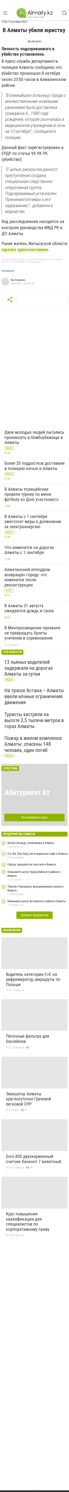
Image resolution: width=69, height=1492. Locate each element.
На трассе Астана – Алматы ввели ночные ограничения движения (34, 696)
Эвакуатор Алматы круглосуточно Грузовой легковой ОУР (28, 1099)
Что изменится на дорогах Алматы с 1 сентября (29, 550)
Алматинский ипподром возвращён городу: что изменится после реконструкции (27, 577)
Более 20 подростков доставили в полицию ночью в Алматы (34, 466)
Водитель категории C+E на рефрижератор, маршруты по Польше (33, 979)
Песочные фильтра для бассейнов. (27, 1039)
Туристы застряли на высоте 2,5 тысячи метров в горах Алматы (34, 720)
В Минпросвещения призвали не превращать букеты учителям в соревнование (32, 633)
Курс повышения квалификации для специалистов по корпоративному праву (27, 1221)
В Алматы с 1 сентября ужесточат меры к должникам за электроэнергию (32, 521)
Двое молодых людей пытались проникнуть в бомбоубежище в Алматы (34, 437)
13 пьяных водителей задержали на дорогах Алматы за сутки (28, 668)
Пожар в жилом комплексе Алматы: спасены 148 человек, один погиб (33, 744)
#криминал (7, 271)
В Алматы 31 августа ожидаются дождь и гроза (29, 608)
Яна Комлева (18, 280)
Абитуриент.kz (27, 792)
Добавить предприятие (34, 915)
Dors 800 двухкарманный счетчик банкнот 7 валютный (33, 1159)
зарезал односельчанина (24, 249)
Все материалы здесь (34, 817)
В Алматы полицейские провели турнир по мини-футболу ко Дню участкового (31, 494)
